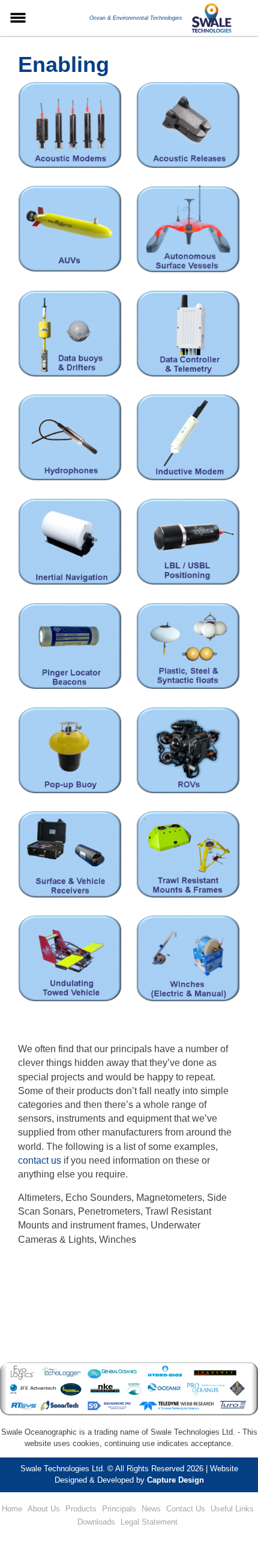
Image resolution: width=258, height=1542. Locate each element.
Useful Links (232, 1508)
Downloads (96, 1521)
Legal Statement (149, 1521)
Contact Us (185, 1508)
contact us (39, 1160)
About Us (44, 1508)
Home (12, 1508)
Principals (119, 1508)
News (151, 1508)
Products (81, 1508)
